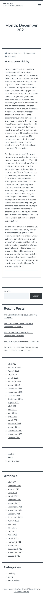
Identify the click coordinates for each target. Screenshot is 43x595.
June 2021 (12, 409)
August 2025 (13, 371)
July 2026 (12, 364)
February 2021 (14, 423)
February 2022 (14, 381)
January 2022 (14, 385)
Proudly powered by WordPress (15, 589)
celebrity (12, 56)
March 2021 (13, 420)
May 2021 (12, 413)
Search (7, 291)
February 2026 (14, 367)
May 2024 (12, 374)
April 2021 (12, 416)
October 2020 (14, 437)
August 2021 (13, 402)
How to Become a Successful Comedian (21, 341)
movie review (14, 461)
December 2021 (15, 388)
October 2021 (14, 395)
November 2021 (15, 392)
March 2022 (13, 378)
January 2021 (14, 427)
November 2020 (15, 434)
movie (10, 457)
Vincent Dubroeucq (21, 592)
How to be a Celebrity (17, 61)
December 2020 (15, 430)
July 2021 (12, 406)
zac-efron (8, 4)
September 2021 (15, 399)
